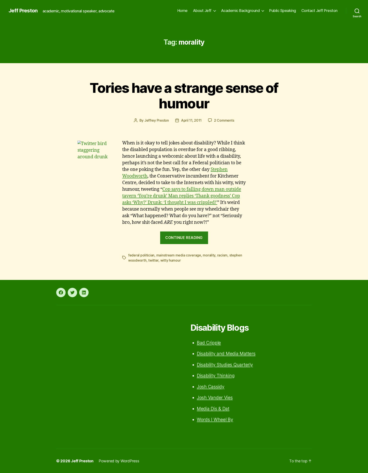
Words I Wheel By (215, 419)
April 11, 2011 (191, 120)
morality (209, 255)
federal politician (141, 255)
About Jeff (202, 10)
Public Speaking (282, 10)
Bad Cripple (209, 342)
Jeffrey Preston (156, 120)
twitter (153, 260)
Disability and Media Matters (226, 353)
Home (182, 10)
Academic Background (240, 10)
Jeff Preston (23, 10)
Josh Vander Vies (215, 397)
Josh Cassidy (210, 386)
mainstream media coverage (178, 255)
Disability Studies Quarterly (225, 364)
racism (222, 255)
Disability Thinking (216, 375)
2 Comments (224, 120)
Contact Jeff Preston (319, 10)
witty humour (170, 260)
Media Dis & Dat (213, 408)
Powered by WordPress (119, 461)
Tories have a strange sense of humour (184, 96)
